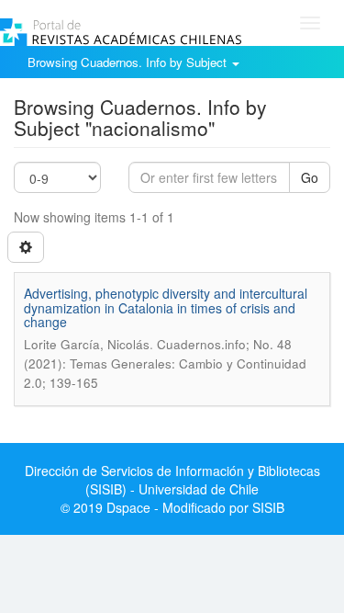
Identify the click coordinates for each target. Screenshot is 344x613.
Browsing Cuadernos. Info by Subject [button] (129, 62)
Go (309, 177)
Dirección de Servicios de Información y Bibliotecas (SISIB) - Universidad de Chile (172, 479)
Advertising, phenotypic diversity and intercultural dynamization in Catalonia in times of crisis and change (165, 307)
